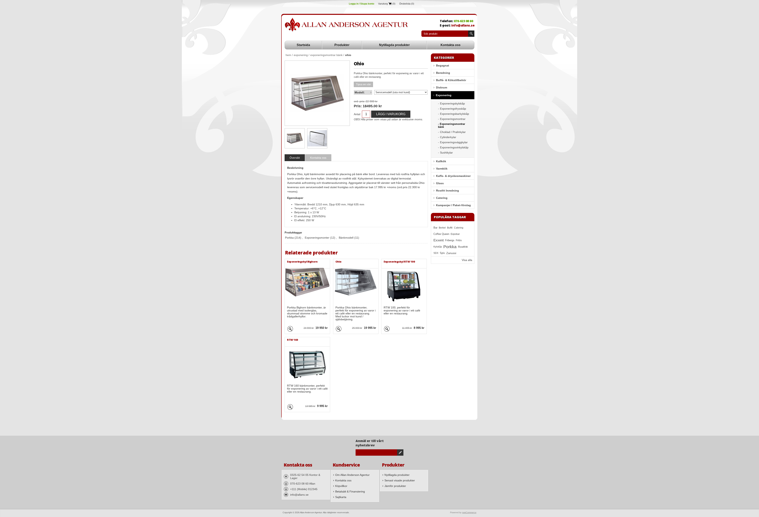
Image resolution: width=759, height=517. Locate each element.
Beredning (443, 72)
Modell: (360, 92)
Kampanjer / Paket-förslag (453, 205)
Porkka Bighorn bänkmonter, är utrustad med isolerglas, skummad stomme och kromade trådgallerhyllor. (307, 312)
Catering (441, 197)
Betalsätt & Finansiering (350, 491)
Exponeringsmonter (317, 237)
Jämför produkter (395, 486)
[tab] (295, 157)
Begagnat (442, 65)
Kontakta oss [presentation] (318, 157)
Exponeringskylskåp (452, 103)
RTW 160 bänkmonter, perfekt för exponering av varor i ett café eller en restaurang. (307, 388)
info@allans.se (462, 25)
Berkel (442, 227)
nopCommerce (469, 512)
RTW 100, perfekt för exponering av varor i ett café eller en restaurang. (402, 310)
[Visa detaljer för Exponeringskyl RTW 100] (404, 281)
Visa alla (467, 260)
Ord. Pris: (359, 101)
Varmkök (441, 168)
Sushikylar (446, 152)
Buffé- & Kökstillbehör (451, 80)
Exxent (438, 240)
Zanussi (451, 253)
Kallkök (441, 161)
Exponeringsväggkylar (454, 142)
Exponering (443, 95)
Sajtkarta (340, 497)
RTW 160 (292, 340)
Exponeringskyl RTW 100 (399, 261)
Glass (440, 183)
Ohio (338, 261)
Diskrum (441, 87)
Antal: (357, 114)
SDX (435, 253)
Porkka (289, 237)
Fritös (459, 240)
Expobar (455, 234)
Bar (435, 227)
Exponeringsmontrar (452, 118)
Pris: (358, 106)
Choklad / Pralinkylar (453, 132)
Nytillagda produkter (394, 45)
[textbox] (444, 33)
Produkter (341, 45)
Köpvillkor (341, 486)
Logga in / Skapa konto (361, 3)
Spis (442, 253)
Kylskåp (437, 246)
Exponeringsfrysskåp (453, 108)
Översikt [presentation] (295, 157)
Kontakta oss (451, 45)
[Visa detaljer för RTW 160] (307, 359)
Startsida (303, 45)
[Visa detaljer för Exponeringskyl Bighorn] (307, 281)
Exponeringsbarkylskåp (454, 113)
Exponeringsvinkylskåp (454, 147)
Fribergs (449, 240)
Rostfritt (463, 246)
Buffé (450, 227)
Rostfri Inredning (447, 190)
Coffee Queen (441, 234)
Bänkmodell (346, 237)
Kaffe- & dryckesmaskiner (453, 175)
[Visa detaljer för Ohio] (295, 138)
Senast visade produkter (399, 480)
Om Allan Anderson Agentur (352, 474)
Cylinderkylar (448, 137)
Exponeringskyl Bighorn (302, 261)
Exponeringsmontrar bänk (451, 125)
